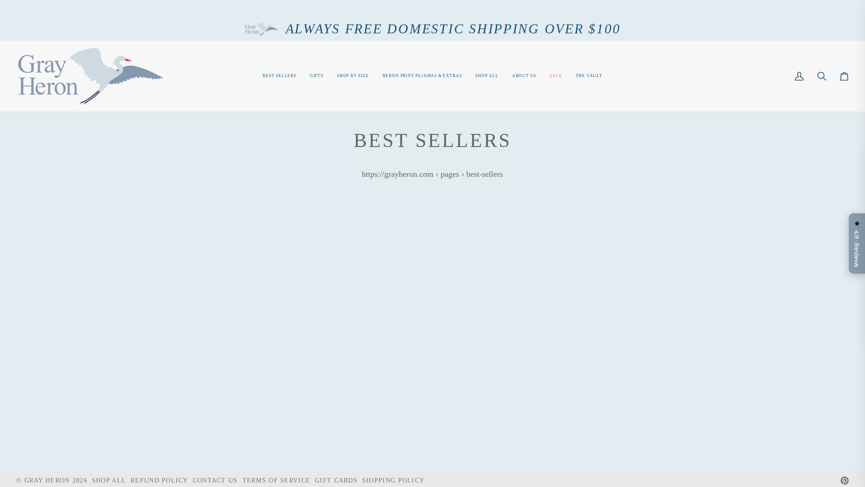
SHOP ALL (109, 480)
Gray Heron (48, 480)
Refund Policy (159, 480)
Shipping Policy (393, 480)
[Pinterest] (845, 481)
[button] (353, 76)
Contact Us (215, 480)
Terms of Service (276, 480)
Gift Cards (336, 480)
